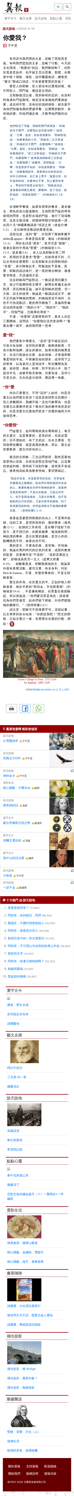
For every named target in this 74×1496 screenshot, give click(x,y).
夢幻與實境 (14, 1140)
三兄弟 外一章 (16, 1077)
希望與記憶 (14, 1149)
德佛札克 (13, 1441)
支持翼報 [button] (32, 1466)
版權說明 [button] (32, 1473)
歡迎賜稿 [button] (50, 1466)
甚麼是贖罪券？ (18, 908)
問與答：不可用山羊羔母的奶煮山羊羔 (33, 946)
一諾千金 (9, 887)
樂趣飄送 (14, 1399)
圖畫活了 (13, 1185)
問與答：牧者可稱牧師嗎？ (26, 961)
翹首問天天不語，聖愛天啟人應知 (30, 1315)
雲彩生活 (14, 1210)
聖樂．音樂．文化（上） (24, 1432)
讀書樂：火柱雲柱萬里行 (24, 1306)
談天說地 (41, 18)
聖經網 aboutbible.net (44, 689)
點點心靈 (56, 18)
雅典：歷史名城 (17, 1005)
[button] (11, 708)
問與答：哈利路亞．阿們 (24, 915)
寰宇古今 (10, 18)
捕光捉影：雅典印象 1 (22, 1378)
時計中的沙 (14, 1068)
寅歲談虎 (13, 1131)
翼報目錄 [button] (50, 1473)
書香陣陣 (14, 1273)
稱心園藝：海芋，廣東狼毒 (25, 1261)
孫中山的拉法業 (13, 858)
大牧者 (7, 875)
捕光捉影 (14, 1336)
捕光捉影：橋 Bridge (21, 1369)
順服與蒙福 (15, 969)
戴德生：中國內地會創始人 (26, 923)
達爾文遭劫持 (12, 840)
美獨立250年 (12, 758)
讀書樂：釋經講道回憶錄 (24, 1324)
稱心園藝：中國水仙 (16, 788)
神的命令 (9, 776)
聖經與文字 (15, 953)
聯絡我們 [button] (14, 1473)
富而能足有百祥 (17, 1014)
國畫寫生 (13, 1086)
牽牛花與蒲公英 (17, 1175)
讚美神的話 (10, 805)
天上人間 (63, 689)
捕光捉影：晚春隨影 (21, 1387)
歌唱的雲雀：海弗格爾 (22, 1450)
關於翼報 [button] (14, 1466)
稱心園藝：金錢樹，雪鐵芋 (25, 1252)
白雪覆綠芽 (10, 741)
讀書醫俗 (13, 1023)
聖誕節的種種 (17, 976)
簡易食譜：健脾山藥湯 (22, 1243)
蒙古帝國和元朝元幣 (16, 823)
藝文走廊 (26, 18)
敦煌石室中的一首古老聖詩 (26, 938)
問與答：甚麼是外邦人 (23, 930)
